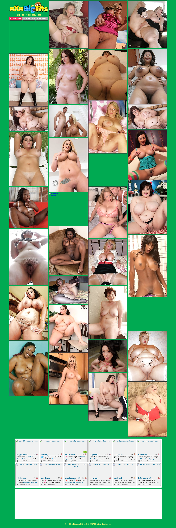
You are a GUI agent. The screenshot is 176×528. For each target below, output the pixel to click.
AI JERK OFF (29, 18)
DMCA (97, 524)
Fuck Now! (42, 18)
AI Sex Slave (15, 18)
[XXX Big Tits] (28, 7)
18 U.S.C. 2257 (87, 524)
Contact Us (106, 524)
